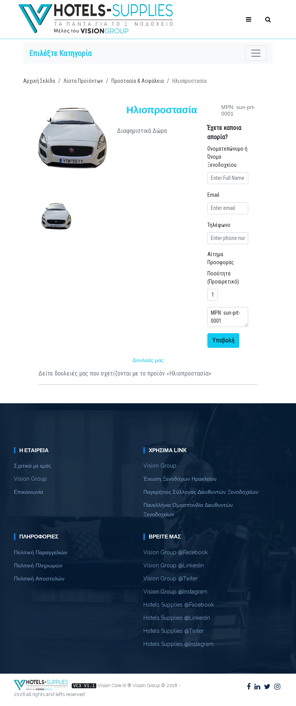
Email (213, 195)
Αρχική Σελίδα (39, 81)
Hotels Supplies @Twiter (173, 631)
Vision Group (30, 479)
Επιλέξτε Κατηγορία (60, 53)
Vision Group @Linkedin (173, 565)
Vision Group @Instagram (175, 592)
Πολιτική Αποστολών (39, 578)
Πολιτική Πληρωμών (38, 565)
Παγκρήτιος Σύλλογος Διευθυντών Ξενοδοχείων (200, 492)
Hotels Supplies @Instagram (178, 644)
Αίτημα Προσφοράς (220, 258)
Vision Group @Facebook (175, 552)
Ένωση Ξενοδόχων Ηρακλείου (180, 479)
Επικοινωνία (28, 492)
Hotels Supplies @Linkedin (176, 618)
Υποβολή (223, 340)
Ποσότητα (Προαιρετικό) (223, 277)
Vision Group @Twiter (170, 578)
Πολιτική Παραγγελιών (40, 552)
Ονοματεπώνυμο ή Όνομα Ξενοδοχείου (227, 157)
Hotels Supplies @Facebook (178, 605)
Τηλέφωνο (218, 225)
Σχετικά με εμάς (32, 466)
